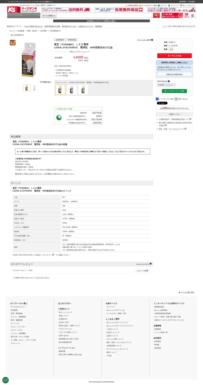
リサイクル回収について (68, 332)
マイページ (175, 6)
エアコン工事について (114, 339)
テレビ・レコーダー (18, 327)
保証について (111, 352)
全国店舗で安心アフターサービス (174, 108)
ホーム (12, 31)
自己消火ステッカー (69, 26)
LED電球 (43, 31)
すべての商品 (48, 15)
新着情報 (62, 351)
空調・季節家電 (16, 313)
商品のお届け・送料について (69, 326)
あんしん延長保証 (161, 310)
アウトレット (16, 343)
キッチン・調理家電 (18, 317)
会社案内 (191, 2)
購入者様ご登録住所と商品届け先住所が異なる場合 (175, 124)
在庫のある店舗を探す (174, 74)
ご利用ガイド (51, 5)
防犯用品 (98, 26)
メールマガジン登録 (149, 6)
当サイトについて (65, 312)
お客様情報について (113, 346)
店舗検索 (157, 329)
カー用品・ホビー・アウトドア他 (23, 340)
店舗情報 (157, 326)
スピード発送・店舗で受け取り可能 (167, 317)
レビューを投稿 (142, 271)
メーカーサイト (46, 255)
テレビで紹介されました (33, 26)
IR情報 (156, 345)
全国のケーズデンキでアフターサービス (169, 320)
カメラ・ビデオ (16, 330)
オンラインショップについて (117, 349)
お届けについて (112, 336)
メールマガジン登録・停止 (116, 313)
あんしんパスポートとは (115, 310)
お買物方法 (63, 319)
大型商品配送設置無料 (162, 313)
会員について (64, 316)
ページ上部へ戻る (187, 292)
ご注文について (112, 329)
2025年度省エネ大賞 (52, 26)
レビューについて (143, 264)
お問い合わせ (183, 99)
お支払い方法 (64, 322)
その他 (108, 356)
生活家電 (21, 31)
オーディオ (15, 323)
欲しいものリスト (189, 6)
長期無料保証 (159, 307)
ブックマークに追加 (166, 99)
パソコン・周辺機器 (18, 333)
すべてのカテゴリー (18, 307)
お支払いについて (113, 332)
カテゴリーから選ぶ (16, 15)
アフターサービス (65, 329)
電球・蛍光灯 (32, 31)
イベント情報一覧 (161, 332)
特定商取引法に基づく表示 (69, 339)
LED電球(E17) (55, 31)
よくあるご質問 (38, 5)
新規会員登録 (133, 6)
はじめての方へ (25, 5)
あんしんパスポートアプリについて (119, 326)
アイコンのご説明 (144, 40)
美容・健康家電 (16, 320)
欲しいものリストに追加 (174, 91)
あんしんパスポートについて (117, 322)
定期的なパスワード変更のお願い (101, 21)
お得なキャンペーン (85, 26)
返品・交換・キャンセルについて (171, 129)
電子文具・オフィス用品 (20, 337)
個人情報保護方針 (65, 342)
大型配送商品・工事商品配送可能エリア (174, 119)
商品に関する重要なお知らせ (69, 355)
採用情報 (182, 2)
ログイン (163, 6)
